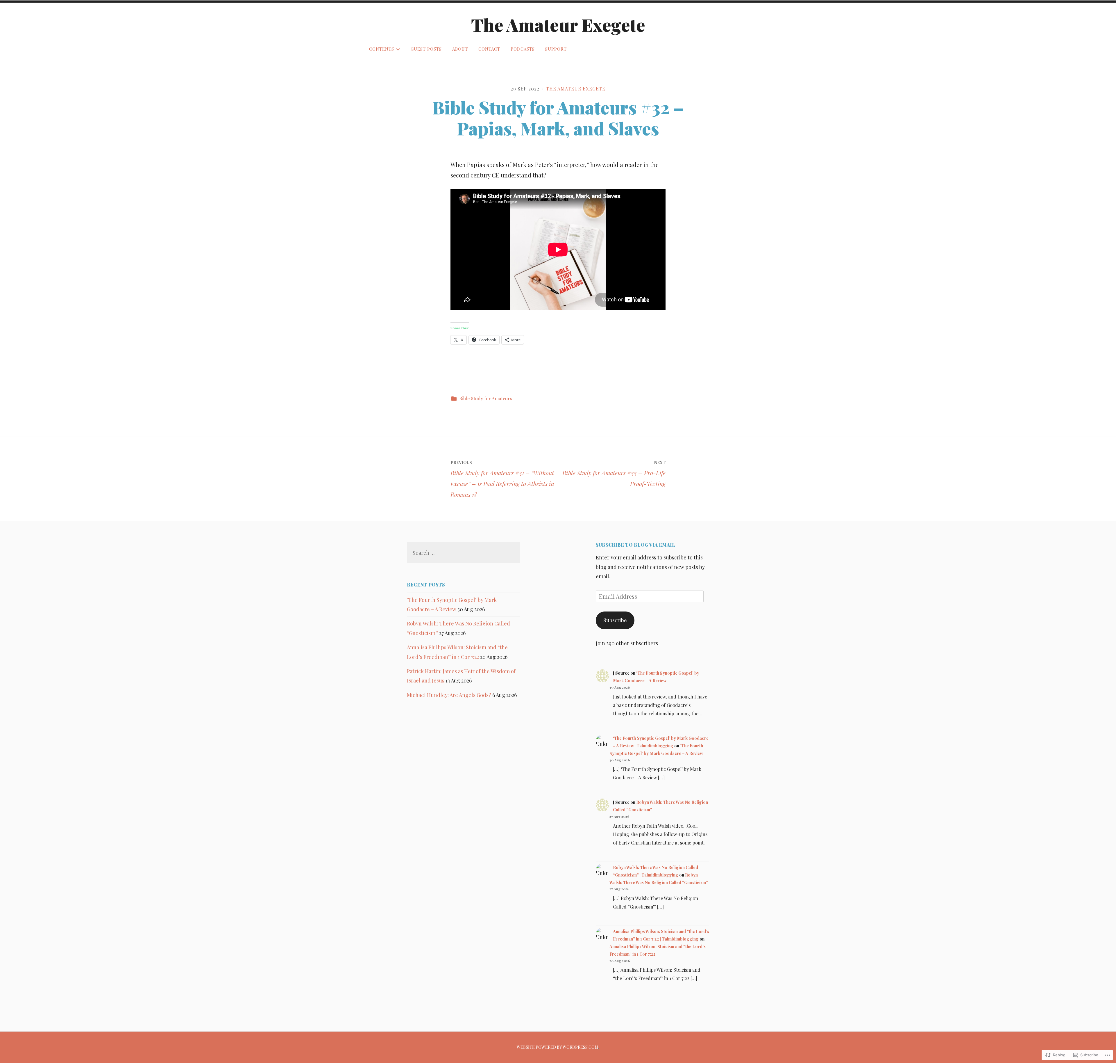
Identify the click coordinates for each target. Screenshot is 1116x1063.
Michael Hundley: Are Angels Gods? (449, 695)
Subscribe (615, 620)
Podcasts (523, 49)
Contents (381, 49)
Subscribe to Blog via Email (635, 545)
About (460, 49)
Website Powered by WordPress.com (557, 1047)
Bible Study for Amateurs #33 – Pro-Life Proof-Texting (614, 474)
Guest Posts (426, 49)
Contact (489, 49)
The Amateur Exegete (558, 24)
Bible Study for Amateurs (485, 398)
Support (556, 49)
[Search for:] (463, 552)
